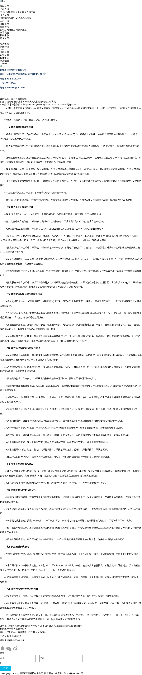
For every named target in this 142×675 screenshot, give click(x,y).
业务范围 (4, 15)
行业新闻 (13, 29)
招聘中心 (4, 35)
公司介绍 (4, 9)
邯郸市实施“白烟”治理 (19, 626)
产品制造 (26, 18)
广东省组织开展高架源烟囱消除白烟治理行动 (60, 626)
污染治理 (17, 18)
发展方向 (31, 12)
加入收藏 (4, 44)
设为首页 (4, 38)
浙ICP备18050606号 (73, 673)
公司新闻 (4, 29)
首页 (13, 99)
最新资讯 (4, 27)
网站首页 (4, 6)
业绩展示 (4, 24)
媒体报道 (22, 29)
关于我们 (4, 12)
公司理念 (22, 12)
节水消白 (4, 18)
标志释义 (13, 12)
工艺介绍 (4, 21)
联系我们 (4, 32)
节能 (11, 18)
